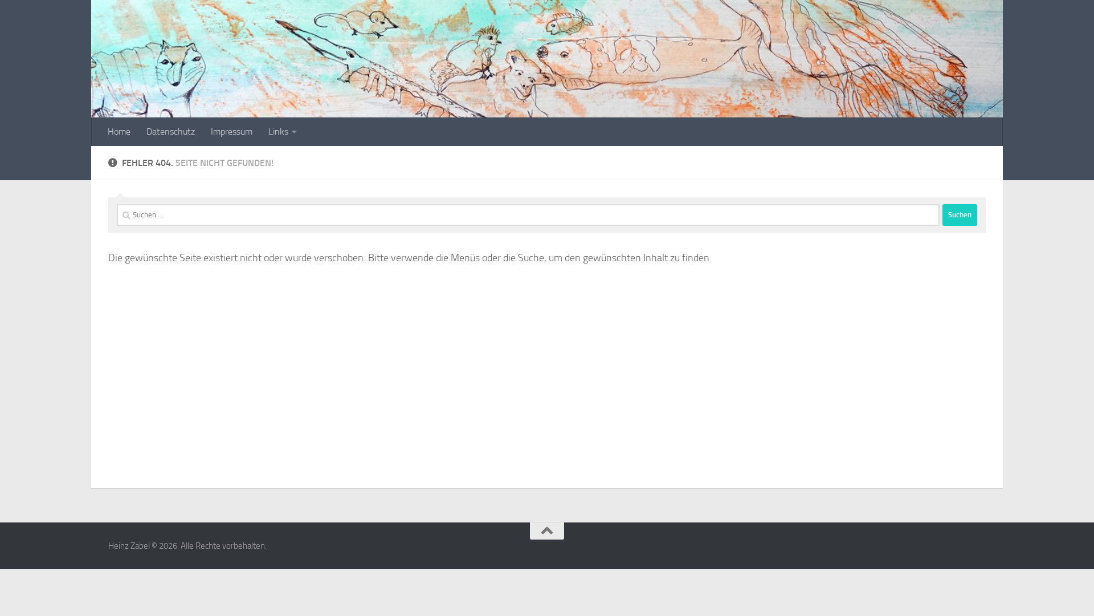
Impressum (231, 131)
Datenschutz (170, 131)
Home (119, 131)
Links (278, 131)
